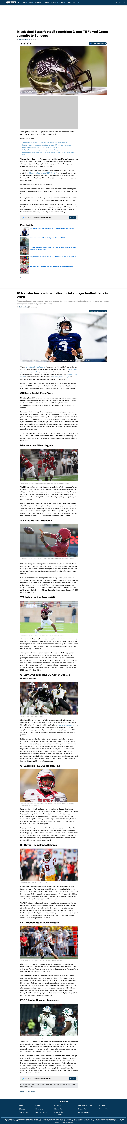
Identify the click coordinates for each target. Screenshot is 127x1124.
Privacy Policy (83, 1109)
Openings (57, 1106)
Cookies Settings (84, 1112)
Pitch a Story (59, 1109)
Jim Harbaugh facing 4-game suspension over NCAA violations (44, 142)
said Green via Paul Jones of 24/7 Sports (41, 173)
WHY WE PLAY (39, 2)
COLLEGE (53, 2)
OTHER (62, 2)
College (28, 278)
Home (22, 278)
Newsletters (39, 1109)
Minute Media (10, 1119)
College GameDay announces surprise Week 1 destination (42, 150)
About (21, 1106)
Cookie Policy (23, 1112)
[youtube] (124, 2)
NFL (19, 2)
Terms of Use (103, 1109)
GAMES (69, 2)
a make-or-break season (66, 725)
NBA (30, 2)
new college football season (35, 367)
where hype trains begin (61, 377)
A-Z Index (102, 1106)
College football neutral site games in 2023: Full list (40, 147)
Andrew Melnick (24, 39)
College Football (31, 1091)
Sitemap (22, 1109)
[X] (116, 2)
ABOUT (75, 2)
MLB (24, 2)
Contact (38, 1106)
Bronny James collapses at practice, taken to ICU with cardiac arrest (46, 145)
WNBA (47, 2)
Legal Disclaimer (41, 1112)
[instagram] (120, 2)
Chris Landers (23, 307)
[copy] (31, 43)
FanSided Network (85, 1106)
